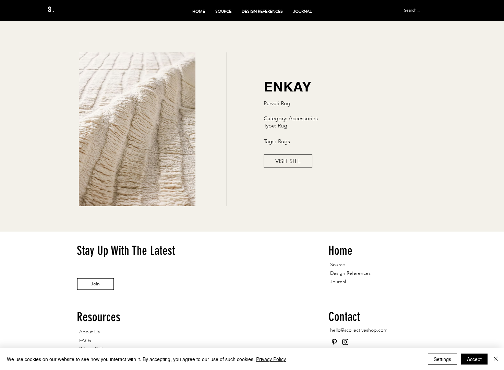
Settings (442, 359)
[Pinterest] (334, 342)
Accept (474, 359)
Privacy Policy (271, 359)
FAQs (85, 340)
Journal (338, 282)
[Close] (496, 359)
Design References (350, 273)
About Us (89, 332)
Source (337, 264)
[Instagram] (345, 342)
